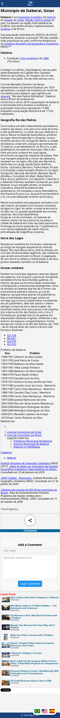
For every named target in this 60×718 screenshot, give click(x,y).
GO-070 (11, 341)
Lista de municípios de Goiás (24, 432)
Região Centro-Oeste (38, 20)
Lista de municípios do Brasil (24, 435)
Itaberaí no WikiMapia (26, 447)
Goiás (20, 20)
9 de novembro (29, 58)
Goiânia (5, 29)
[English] (45, 711)
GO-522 (11, 344)
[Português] (37, 711)
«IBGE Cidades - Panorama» (16, 478)
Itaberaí (11, 458)
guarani (5, 96)
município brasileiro (30, 17)
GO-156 (11, 335)
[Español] (52, 711)
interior (51, 17)
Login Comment (30, 583)
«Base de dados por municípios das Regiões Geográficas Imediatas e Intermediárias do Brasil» (29, 468)
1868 (46, 58)
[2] (10, 46)
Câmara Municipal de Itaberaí (31, 444)
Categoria (6, 452)
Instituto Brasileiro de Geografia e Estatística (31, 43)
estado (8, 20)
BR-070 (11, 338)
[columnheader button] (7, 353)
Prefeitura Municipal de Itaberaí (32, 441)
